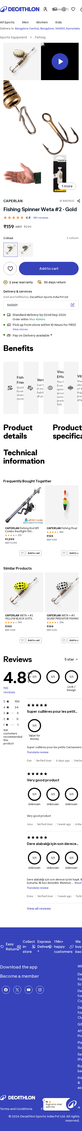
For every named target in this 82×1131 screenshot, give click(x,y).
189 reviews (40, 217)
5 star (69, 659)
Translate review (38, 752)
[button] (8, 22)
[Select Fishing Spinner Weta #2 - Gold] (10, 250)
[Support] (64, 9)
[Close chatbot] (44, 1100)
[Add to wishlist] (10, 268)
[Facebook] (6, 990)
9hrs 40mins (37, 319)
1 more (67, 186)
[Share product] (78, 201)
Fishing (40, 37)
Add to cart (34, 553)
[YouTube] (29, 990)
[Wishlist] (73, 9)
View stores (20, 329)
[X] (17, 990)
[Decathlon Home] (20, 9)
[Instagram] (40, 990)
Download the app (19, 967)
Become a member (20, 976)
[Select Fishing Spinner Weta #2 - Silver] (26, 250)
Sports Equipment (13, 37)
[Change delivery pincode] (72, 305)
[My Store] (54, 9)
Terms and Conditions (16, 1109)
